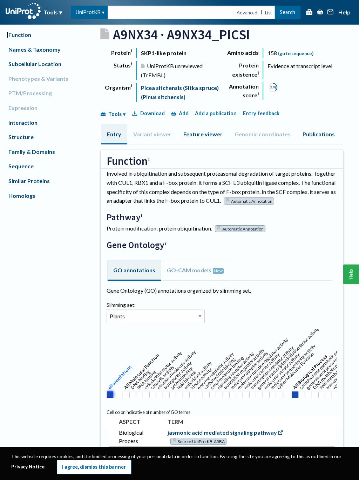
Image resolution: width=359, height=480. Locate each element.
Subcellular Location (34, 63)
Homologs (21, 195)
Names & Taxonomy (34, 49)
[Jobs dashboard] (309, 12)
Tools (50, 12)
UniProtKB (88, 12)
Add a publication (216, 113)
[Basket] (320, 12)
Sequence (21, 166)
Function (19, 34)
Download (152, 113)
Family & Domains (31, 151)
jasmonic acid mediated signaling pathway (222, 432)
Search (287, 12)
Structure (21, 137)
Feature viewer (203, 134)
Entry (114, 134)
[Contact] (330, 12)
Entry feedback (261, 113)
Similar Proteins (29, 180)
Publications (319, 134)
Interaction (23, 122)
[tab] (114, 134)
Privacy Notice (28, 466)
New (218, 270)
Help (344, 12)
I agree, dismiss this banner (94, 467)
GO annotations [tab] (134, 270)
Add (184, 113)
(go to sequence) (295, 53)
